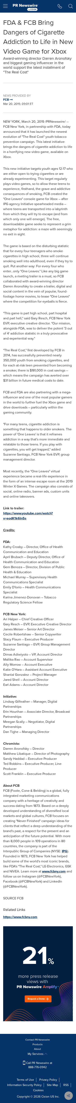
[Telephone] (59, 6)
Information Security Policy (24, 1085)
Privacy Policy (48, 1080)
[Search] (70, 6)
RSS (66, 1085)
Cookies (38, 1090)
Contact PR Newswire (37, 1040)
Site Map (52, 1085)
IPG (64, 851)
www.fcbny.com (54, 871)
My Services (36, 1054)
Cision (45, 1096)
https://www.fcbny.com (20, 917)
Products (38, 1044)
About (37, 1049)
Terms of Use (25, 1080)
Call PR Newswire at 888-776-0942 (38, 1065)
